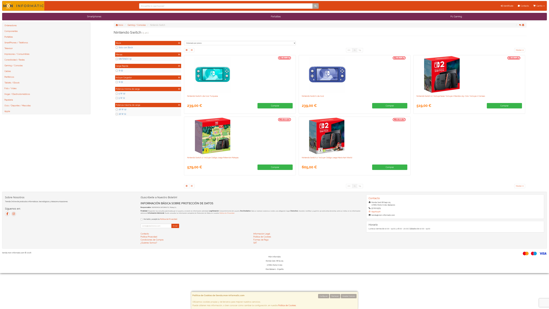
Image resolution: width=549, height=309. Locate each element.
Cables (7, 71)
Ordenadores (10, 25)
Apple (7, 111)
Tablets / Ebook (11, 83)
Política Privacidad (149, 237)
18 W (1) (122, 114)
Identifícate (508, 6)
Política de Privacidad (226, 213)
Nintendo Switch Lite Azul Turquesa (202, 96)
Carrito (539, 6)
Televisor (8, 48)
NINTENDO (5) (125, 59)
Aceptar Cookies (348, 296)
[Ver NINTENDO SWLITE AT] (240, 74)
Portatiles (276, 16)
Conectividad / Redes (14, 60)
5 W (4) (122, 93)
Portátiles (8, 37)
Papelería (8, 100)
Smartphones (94, 16)
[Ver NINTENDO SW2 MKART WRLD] (354, 136)
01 (355, 50)
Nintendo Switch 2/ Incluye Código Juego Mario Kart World (327, 157)
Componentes (11, 31)
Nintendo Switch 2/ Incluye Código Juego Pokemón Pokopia (212, 157)
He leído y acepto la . (161, 219)
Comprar (275, 106)
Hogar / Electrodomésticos (17, 94)
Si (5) (121, 70)
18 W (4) (122, 109)
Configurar (324, 296)
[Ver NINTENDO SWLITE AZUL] (354, 74)
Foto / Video (10, 88)
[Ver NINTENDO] (240, 136)
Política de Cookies (287, 305)
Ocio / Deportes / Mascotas (17, 105)
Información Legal (261, 234)
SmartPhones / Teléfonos (16, 42)
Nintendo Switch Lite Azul (313, 96)
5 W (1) (122, 98)
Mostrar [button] (519, 50)
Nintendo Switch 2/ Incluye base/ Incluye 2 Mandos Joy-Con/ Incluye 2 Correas (450, 96)
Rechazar (335, 296)
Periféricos (9, 77)
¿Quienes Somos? (149, 243)
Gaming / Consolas (13, 65)
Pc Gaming (456, 16)
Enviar (175, 226)
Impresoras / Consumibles (16, 54)
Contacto (524, 6)
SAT (255, 243)
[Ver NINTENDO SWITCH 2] (469, 74)
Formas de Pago (261, 240)
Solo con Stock (126, 47)
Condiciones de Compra (152, 240)
